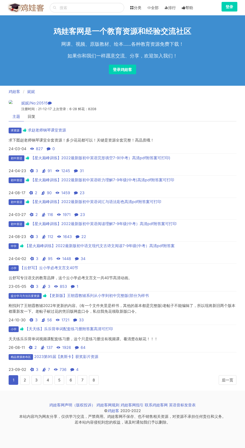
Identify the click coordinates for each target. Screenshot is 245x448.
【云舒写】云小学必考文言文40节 (49, 267)
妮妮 (31, 91)
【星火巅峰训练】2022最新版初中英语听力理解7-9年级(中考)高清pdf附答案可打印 (102, 179)
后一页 (227, 380)
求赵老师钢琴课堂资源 (47, 130)
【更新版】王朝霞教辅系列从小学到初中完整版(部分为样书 (98, 295)
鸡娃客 (14, 91)
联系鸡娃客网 (156, 405)
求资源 (15, 130)
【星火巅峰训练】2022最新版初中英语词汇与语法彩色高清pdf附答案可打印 (96, 201)
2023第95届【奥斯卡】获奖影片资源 (66, 356)
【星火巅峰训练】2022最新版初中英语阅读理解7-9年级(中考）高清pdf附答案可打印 (104, 223)
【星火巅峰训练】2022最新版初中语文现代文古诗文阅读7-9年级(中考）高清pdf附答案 (100, 245)
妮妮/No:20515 (34, 103)
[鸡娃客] (26, 7)
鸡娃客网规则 (107, 405)
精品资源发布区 (21, 357)
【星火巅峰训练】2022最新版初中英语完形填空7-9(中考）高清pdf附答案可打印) (100, 157)
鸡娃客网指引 (132, 405)
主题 (16, 116)
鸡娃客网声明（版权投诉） (72, 405)
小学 (14, 268)
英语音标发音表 (182, 405)
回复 (31, 116)
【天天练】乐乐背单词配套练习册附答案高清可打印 (69, 328)
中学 (14, 246)
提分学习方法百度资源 (25, 296)
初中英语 (16, 158)
